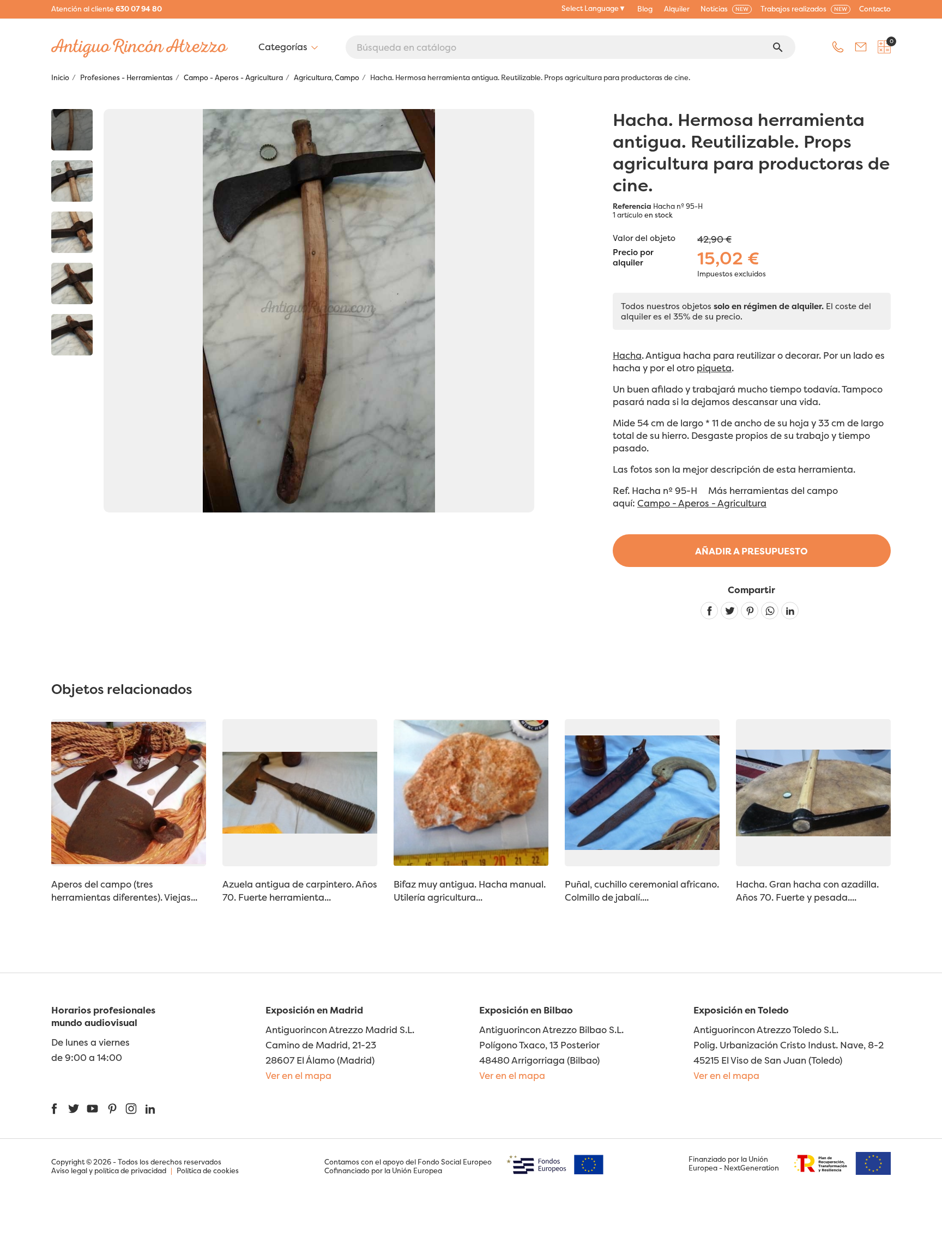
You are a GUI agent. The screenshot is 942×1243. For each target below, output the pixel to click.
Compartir (709, 610)
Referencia (632, 206)
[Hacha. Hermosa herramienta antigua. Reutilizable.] (72, 129)
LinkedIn (150, 1108)
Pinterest (749, 610)
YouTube (92, 1108)
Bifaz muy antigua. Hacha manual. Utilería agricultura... (470, 890)
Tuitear (729, 610)
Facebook (54, 1108)
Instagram (131, 1108)
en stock (658, 214)
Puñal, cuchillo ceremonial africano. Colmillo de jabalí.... (642, 890)
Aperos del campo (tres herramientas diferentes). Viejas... (124, 890)
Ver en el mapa (298, 1075)
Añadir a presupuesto (751, 551)
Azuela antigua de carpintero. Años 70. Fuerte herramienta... (299, 890)
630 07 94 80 (139, 9)
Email (861, 47)
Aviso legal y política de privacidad (108, 1170)
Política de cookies (208, 1170)
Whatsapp (770, 610)
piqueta (714, 367)
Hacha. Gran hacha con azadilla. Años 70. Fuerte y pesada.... (807, 890)
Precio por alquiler (633, 258)
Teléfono (838, 47)
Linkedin (790, 610)
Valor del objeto (644, 238)
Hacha (627, 355)
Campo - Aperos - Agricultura (701, 503)
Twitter (73, 1108)
